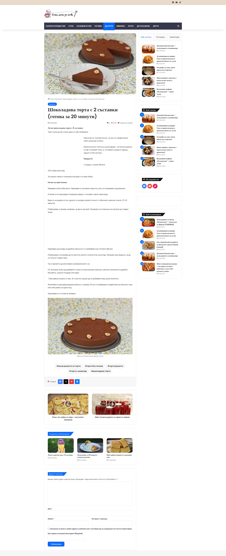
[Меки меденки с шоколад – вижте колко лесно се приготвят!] (148, 81)
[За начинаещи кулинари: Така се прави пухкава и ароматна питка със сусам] (148, 59)
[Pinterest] (71, 381)
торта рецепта (116, 366)
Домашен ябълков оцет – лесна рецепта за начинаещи (167, 47)
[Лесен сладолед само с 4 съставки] (61, 445)
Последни (160, 37)
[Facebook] (60, 381)
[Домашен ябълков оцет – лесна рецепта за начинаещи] (148, 49)
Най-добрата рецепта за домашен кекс (119, 456)
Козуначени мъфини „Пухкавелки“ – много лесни (165, 91)
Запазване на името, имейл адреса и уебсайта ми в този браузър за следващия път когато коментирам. (91, 529)
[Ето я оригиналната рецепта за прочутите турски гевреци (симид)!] (148, 245)
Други (156, 26)
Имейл (51, 519)
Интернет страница (99, 519)
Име (50, 509)
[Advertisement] (136, 12)
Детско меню (143, 26)
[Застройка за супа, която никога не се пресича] (148, 70)
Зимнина (120, 26)
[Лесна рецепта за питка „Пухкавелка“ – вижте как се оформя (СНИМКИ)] (148, 222)
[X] (66, 381)
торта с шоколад (79, 371)
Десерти (109, 26)
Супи (71, 26)
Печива (98, 26)
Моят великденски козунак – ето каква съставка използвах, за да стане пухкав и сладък (167, 267)
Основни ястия (84, 26)
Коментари (174, 37)
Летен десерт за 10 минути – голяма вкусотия (87, 456)
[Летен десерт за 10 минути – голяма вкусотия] (90, 445)
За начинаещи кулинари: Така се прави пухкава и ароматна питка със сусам (166, 58)
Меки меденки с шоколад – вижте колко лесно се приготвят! (167, 80)
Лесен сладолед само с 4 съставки (60, 455)
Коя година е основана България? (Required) (65, 533)
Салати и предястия (55, 26)
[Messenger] (77, 381)
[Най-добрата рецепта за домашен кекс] (120, 445)
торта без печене (94, 366)
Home (51, 99)
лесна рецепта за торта (69, 366)
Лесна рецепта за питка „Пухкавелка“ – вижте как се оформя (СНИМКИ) (167, 222)
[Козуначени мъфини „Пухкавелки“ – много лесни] (148, 92)
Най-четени (146, 37)
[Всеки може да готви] (61, 14)
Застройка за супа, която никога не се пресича (166, 68)
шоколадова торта (101, 371)
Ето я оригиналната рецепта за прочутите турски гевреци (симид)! (167, 244)
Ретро (131, 26)
